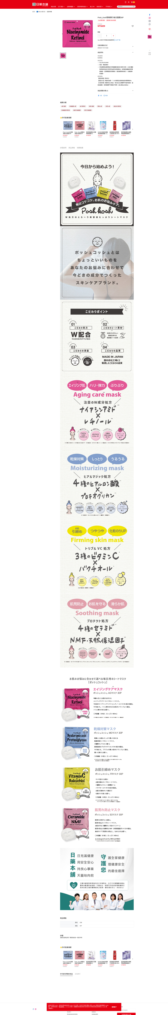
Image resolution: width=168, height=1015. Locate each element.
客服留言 (94, 1012)
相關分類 (63, 102)
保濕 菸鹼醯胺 (87, 110)
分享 (101, 95)
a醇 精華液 (82, 106)
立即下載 (117, 40)
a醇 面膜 (63, 106)
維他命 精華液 (117, 106)
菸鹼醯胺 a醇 (72, 106)
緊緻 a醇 (100, 106)
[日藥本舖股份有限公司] (40, 4)
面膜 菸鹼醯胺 (77, 110)
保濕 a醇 (108, 106)
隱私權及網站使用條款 (72, 1014)
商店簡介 (69, 1012)
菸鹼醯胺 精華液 (65, 110)
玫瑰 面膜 (91, 106)
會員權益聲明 (95, 1014)
